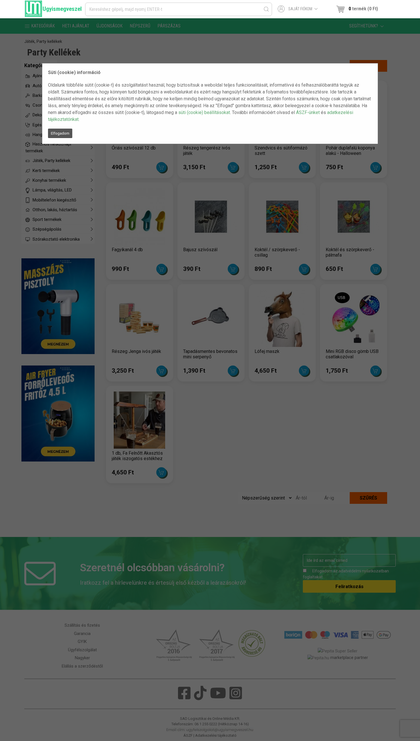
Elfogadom (60, 133)
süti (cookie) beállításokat (204, 112)
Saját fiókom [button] (300, 9)
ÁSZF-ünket (308, 112)
